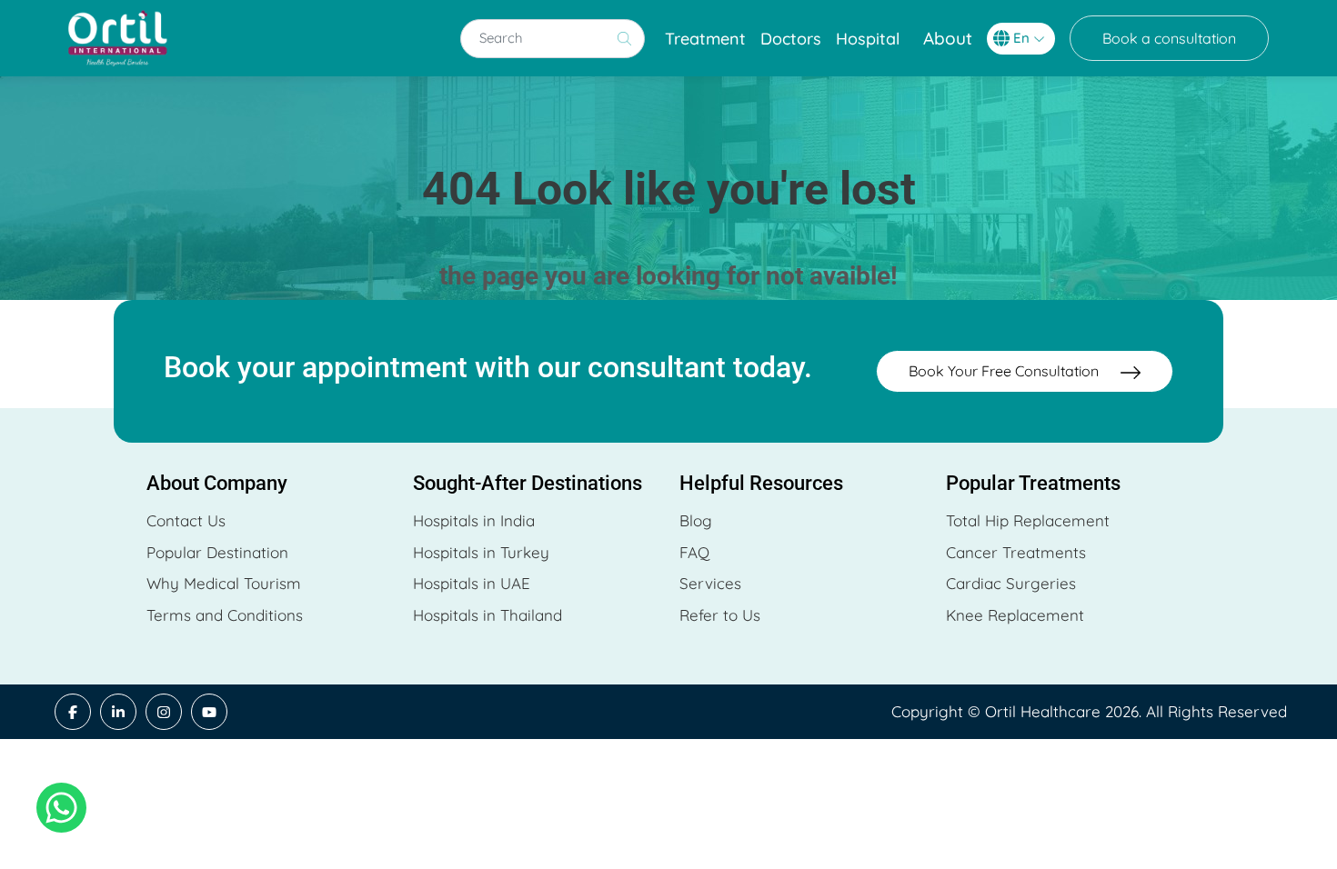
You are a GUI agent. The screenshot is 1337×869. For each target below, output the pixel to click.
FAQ (694, 552)
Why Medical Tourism (223, 583)
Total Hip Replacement (1028, 520)
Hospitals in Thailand (487, 614)
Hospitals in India (474, 520)
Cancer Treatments (1016, 552)
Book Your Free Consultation (1005, 371)
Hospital (868, 38)
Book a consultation (1169, 38)
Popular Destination (217, 552)
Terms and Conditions (224, 614)
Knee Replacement (1015, 614)
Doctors (790, 38)
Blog (695, 520)
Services (710, 583)
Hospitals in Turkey (481, 552)
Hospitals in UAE (471, 583)
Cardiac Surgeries (1011, 583)
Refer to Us (719, 614)
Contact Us (186, 520)
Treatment (705, 38)
